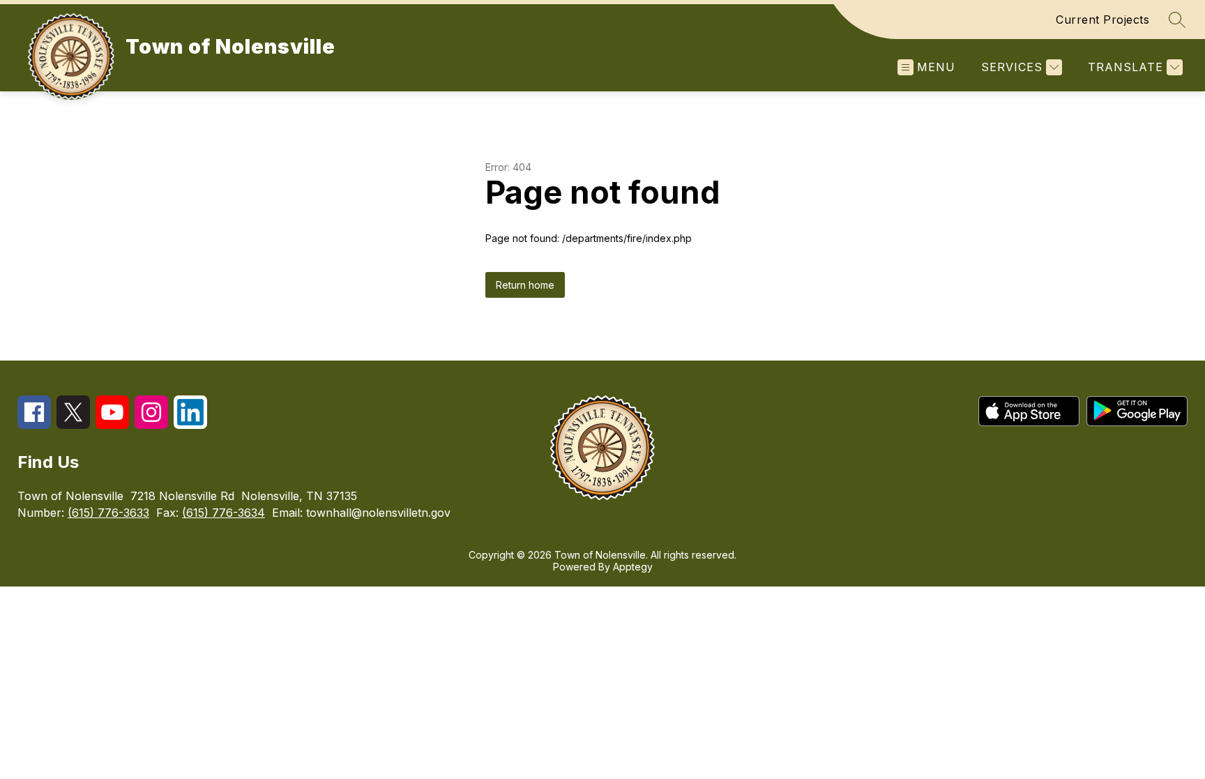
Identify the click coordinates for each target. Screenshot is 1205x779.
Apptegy (633, 567)
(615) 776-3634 (223, 513)
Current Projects (1102, 20)
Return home (525, 285)
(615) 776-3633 (108, 513)
